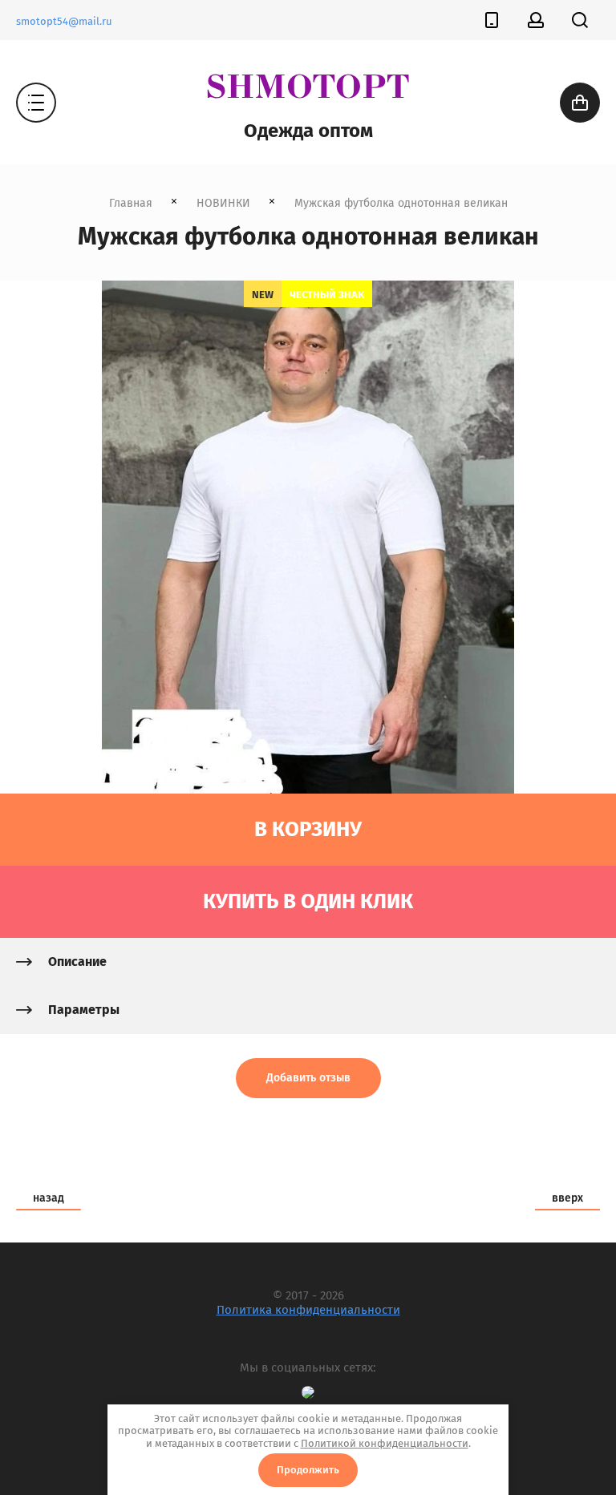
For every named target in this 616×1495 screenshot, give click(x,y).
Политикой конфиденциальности (384, 1443)
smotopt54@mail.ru (64, 21)
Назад (48, 1198)
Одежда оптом (308, 130)
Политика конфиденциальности (308, 1310)
